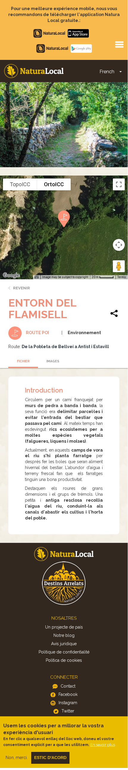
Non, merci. (17, 757)
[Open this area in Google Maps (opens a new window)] (11, 275)
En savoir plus (102, 744)
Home (34, 71)
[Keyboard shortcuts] (36, 277)
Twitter (67, 711)
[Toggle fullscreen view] (119, 184)
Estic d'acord (50, 757)
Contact (68, 686)
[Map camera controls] (119, 245)
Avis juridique (64, 643)
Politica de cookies (64, 660)
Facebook (68, 694)
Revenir (21, 288)
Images (52, 361)
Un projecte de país (64, 627)
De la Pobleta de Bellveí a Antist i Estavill (65, 346)
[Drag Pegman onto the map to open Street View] (119, 266)
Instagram (68, 702)
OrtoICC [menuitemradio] (54, 184)
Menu (119, 44)
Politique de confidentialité (64, 652)
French (106, 71)
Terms (121, 277)
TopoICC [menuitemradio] (20, 184)
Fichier (23, 361)
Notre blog (64, 635)
